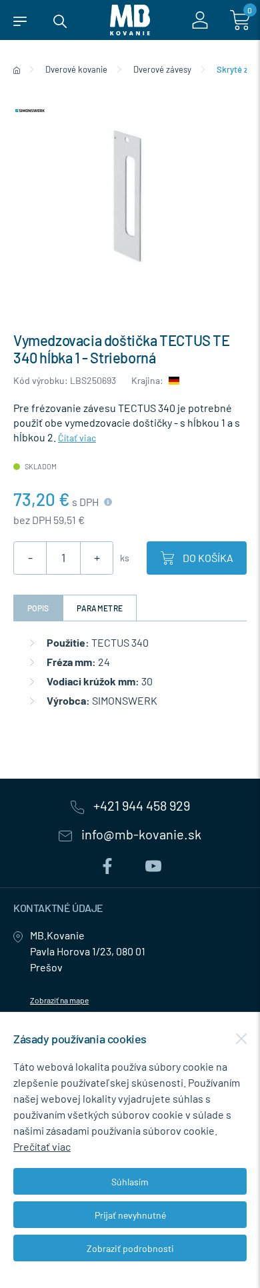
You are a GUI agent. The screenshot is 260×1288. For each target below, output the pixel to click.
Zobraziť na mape (59, 1000)
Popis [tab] (38, 608)
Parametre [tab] (100, 608)
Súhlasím (130, 1181)
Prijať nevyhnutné (130, 1215)
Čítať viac (77, 437)
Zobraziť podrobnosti (130, 1248)
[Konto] (200, 20)
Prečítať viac (42, 1146)
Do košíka (207, 557)
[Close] (241, 1038)
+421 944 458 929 (140, 806)
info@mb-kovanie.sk (140, 834)
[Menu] (20, 20)
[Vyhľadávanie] (60, 20)
